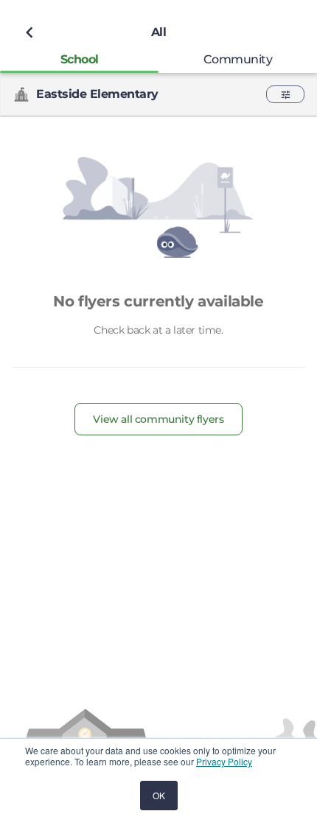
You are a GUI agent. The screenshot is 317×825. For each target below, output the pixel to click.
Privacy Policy (224, 761)
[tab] (79, 59)
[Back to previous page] (29, 32)
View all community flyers (158, 419)
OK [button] (159, 795)
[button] (285, 94)
